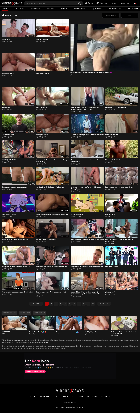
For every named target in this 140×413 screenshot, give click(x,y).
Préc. (37, 304)
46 (93, 304)
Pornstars (35, 9)
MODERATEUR (105, 397)
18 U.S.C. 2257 (92, 397)
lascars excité (25, 313)
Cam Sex (98, 9)
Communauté (79, 9)
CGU (73, 397)
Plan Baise (116, 9)
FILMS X (64, 9)
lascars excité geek (9, 313)
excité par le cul (39, 313)
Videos (4, 9)
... (88, 304)
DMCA (81, 397)
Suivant (102, 304)
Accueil (33, 397)
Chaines (50, 9)
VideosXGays (64, 407)
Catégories (19, 9)
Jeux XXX (134, 9)
